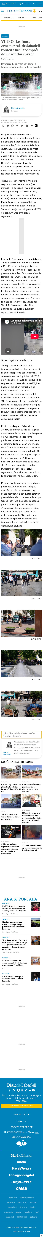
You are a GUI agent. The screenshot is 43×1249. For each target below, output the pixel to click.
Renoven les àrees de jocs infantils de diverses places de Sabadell (31, 788)
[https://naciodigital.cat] (21, 1162)
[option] (21, 87)
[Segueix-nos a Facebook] (9, 1090)
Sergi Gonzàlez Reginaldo (10, 952)
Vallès (23, 18)
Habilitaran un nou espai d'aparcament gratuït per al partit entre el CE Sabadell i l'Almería (13, 925)
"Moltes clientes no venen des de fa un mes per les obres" (10, 816)
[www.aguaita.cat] (13, 1198)
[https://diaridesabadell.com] (21, 1156)
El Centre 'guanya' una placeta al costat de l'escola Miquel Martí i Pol (11, 788)
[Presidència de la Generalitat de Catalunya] (15, 1132)
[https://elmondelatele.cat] (21, 1182)
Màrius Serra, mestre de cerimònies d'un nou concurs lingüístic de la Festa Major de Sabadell (31, 818)
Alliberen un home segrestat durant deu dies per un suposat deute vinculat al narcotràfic (10, 849)
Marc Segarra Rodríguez (10, 914)
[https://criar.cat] (21, 1189)
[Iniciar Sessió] (40, 11)
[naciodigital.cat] (27, 1198)
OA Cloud (27, 1231)
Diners (33, 18)
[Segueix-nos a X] (14, 1090)
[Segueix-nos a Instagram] (18, 1090)
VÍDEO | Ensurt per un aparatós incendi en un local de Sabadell (32, 847)
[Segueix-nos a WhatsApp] (22, 1090)
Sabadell (9, 18)
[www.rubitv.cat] (37, 1212)
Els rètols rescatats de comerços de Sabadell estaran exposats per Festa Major (14, 963)
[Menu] (2, 11)
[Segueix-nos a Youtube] (33, 1090)
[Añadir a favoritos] (36, 125)
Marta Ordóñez (18, 108)
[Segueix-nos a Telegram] (26, 1090)
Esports (5, 903)
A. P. (3, 968)
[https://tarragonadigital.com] (21, 1176)
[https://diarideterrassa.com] (21, 1169)
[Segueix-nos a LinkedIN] (30, 1090)
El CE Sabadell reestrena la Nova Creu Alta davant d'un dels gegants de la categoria (14, 908)
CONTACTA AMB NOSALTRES (21, 1106)
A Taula (34, 4)
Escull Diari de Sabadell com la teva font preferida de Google (20, 734)
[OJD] (21, 1143)
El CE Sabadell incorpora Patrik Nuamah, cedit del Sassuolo (12, 979)
